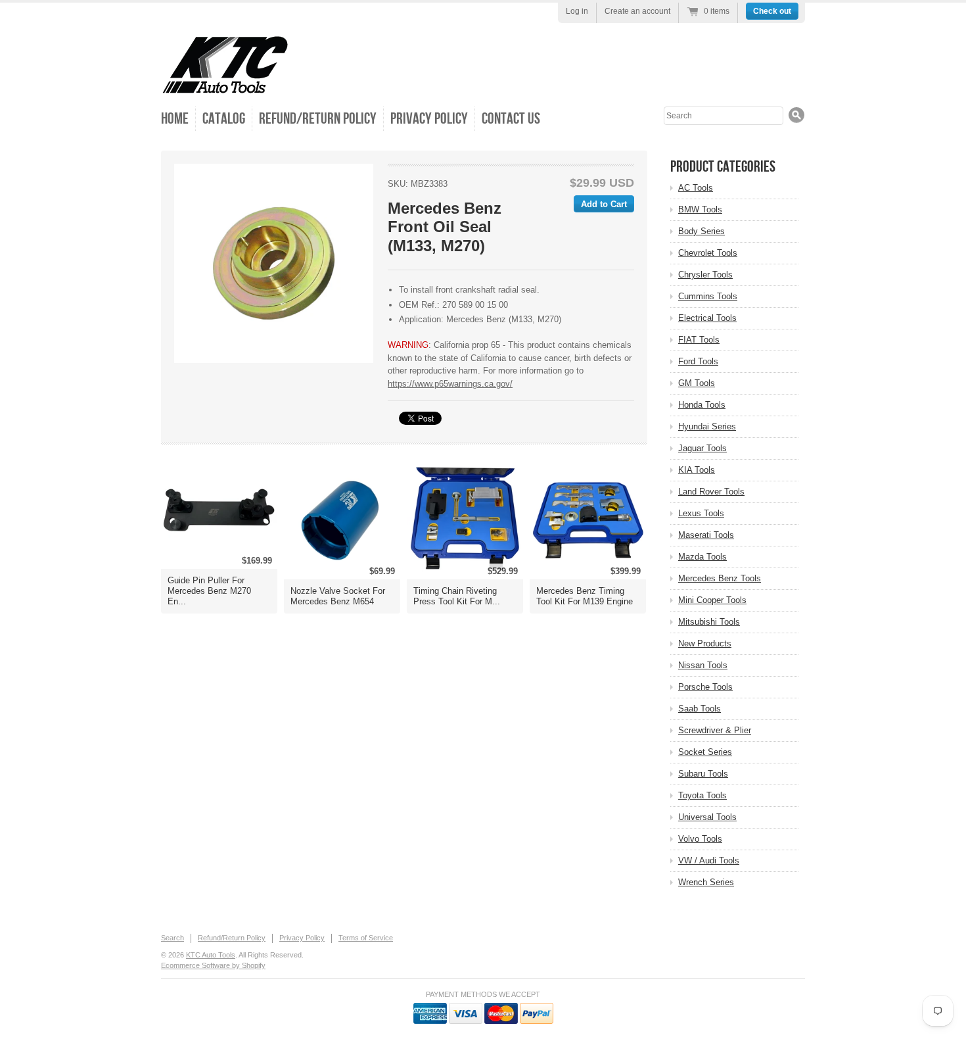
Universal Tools (707, 817)
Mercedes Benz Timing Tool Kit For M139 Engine (584, 596)
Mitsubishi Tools (709, 622)
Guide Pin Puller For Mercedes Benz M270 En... (209, 590)
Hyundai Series (707, 426)
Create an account (637, 11)
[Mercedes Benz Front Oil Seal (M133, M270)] (273, 263)
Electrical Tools (707, 318)
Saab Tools (699, 708)
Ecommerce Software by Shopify (213, 965)
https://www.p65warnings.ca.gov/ (450, 384)
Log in (577, 11)
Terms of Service (365, 938)
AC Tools (695, 188)
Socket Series (705, 752)
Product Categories (722, 166)
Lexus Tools (701, 513)
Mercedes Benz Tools (719, 578)
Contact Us (511, 118)
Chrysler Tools (705, 274)
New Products (704, 643)
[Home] (225, 85)
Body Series (701, 231)
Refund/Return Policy (318, 118)
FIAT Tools (699, 340)
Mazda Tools (702, 557)
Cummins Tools (707, 296)
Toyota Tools (702, 795)
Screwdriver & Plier (714, 730)
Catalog (223, 118)
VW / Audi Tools (708, 860)
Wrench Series (706, 882)
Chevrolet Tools (707, 253)
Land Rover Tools (711, 491)
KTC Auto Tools (210, 955)
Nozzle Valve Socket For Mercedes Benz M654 (337, 596)
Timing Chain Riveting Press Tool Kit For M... (456, 596)
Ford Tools (698, 361)
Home (175, 118)
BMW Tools (700, 209)
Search (172, 938)
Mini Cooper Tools (712, 600)
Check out (772, 11)
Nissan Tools (702, 665)
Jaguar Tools (702, 448)
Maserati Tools (706, 535)
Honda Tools (701, 405)
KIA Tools (696, 470)
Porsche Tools (705, 687)
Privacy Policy (429, 118)
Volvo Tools (700, 839)
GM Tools (696, 383)
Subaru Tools (703, 774)
